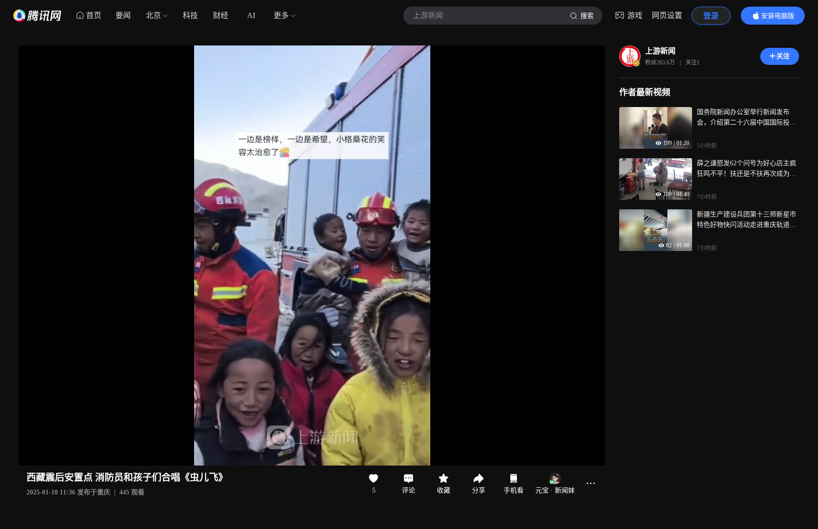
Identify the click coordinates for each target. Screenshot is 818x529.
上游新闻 (660, 51)
